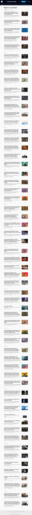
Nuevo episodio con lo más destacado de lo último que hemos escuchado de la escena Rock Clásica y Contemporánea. (11, 73)
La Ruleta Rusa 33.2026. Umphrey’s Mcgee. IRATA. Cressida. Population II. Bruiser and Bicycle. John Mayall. (12, 29)
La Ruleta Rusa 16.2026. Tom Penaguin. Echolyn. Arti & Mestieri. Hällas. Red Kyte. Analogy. (12, 181)
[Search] (18, 1)
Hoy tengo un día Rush (8, 306)
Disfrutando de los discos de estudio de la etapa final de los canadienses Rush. (12, 307)
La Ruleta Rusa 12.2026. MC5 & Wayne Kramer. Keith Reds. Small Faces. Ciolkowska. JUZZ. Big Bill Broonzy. (11, 215)
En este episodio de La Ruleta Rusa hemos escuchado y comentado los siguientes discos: (11, 487)
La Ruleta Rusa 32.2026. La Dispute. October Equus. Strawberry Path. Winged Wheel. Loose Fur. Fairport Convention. (12, 37)
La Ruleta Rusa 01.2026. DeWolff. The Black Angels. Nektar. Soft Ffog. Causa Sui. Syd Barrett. (12, 321)
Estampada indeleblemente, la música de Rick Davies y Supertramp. (11, 470)
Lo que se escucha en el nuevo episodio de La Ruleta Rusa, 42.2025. (12, 421)
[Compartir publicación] (20, 1)
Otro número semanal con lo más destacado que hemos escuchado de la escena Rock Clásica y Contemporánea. (11, 100)
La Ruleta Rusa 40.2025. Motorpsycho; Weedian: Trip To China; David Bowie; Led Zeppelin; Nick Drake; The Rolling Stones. (12, 437)
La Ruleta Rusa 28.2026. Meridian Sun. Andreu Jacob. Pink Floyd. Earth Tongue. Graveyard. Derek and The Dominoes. (11, 71)
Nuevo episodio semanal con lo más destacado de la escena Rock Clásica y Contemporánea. (12, 108)
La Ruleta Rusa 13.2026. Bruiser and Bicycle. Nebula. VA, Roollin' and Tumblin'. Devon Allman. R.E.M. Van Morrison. (12, 207)
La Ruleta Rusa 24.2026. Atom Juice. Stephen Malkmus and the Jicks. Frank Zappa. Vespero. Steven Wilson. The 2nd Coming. (11, 105)
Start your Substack (14, 512)
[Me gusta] (4, 34)
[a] (25, 14)
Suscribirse (23, 1)
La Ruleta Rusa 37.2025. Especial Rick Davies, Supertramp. (11, 463)
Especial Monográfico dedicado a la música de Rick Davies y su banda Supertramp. (12, 465)
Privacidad (16, 511)
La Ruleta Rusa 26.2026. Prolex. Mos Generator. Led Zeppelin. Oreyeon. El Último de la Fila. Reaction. (12, 89)
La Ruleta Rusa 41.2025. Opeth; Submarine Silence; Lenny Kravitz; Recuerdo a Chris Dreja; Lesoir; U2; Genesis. (12, 428)
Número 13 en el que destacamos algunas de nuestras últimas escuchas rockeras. (11, 210)
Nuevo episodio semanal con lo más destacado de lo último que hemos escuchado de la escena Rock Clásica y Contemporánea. (12, 82)
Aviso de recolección (22, 511)
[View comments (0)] (9, 18)
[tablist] (8, 10)
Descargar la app (19, 512)
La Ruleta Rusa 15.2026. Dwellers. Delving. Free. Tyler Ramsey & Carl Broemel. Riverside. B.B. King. (12, 189)
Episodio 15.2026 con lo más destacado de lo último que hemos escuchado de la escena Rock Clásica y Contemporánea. (11, 192)
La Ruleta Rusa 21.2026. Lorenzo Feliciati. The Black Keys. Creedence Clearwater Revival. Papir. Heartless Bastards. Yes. (11, 138)
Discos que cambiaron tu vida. (9, 414)
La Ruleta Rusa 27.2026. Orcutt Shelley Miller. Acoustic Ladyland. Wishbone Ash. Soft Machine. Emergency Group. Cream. (12, 79)
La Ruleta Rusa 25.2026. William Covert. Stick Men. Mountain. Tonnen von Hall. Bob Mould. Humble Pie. (12, 97)
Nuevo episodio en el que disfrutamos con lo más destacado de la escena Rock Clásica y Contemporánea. (12, 184)
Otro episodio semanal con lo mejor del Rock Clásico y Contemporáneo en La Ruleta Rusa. (11, 176)
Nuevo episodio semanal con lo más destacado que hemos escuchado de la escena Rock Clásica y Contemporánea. (12, 141)
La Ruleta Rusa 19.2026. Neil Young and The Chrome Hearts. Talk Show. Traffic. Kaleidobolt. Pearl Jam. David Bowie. (12, 155)
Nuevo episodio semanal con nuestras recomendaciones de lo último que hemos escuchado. (12, 368)
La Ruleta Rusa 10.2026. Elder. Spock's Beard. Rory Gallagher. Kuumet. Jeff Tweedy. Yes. (12, 232)
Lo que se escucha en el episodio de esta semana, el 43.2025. (11, 400)
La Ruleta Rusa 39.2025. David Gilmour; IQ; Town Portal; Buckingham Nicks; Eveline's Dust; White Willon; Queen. (12, 446)
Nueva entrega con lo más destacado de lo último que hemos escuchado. (12, 65)
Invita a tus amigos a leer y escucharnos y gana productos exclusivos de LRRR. (12, 121)
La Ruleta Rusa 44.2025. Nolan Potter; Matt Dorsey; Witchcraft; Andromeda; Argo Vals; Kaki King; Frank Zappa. (12, 382)
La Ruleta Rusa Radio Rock (9, 33)
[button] (2, 4)
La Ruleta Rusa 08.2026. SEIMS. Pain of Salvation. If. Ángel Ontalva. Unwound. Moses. (11, 250)
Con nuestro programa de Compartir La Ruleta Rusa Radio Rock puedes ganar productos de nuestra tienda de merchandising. (12, 123)
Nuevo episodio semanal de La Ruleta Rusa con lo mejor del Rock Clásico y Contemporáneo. (12, 226)
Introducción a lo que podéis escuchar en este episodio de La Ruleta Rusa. (12, 479)
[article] (16, 15)
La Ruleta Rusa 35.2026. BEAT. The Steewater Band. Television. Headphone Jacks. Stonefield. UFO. (11, 13)
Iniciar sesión (29, 1)
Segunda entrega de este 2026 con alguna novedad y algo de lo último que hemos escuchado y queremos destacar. (12, 316)
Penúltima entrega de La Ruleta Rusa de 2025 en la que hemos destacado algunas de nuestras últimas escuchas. (11, 342)
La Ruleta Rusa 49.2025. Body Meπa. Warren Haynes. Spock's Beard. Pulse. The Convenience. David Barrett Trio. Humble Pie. (12, 339)
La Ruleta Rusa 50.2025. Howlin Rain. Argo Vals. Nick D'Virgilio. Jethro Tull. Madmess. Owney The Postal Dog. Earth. (12, 331)
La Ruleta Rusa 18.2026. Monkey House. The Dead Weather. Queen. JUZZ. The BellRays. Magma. (12, 163)
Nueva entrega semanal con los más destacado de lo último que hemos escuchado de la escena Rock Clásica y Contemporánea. (12, 57)
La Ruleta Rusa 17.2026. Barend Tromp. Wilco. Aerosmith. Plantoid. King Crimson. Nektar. (12, 173)
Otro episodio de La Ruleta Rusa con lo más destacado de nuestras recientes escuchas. (12, 200)
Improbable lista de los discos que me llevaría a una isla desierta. (11, 416)
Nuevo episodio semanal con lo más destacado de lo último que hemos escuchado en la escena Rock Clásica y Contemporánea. (12, 91)
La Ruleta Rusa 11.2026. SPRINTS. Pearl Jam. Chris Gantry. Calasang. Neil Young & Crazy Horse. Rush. (12, 224)
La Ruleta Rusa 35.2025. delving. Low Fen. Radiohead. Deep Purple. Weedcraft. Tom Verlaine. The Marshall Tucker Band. (12, 494)
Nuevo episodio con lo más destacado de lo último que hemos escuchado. (11, 24)
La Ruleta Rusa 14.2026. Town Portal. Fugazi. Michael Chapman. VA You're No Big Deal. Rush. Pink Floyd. (12, 197)
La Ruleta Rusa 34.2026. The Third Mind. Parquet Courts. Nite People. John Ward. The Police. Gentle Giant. (12, 21)
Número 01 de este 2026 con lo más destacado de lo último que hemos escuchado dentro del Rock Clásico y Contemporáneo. (12, 324)
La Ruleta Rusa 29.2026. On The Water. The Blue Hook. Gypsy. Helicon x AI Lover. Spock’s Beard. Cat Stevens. (12, 62)
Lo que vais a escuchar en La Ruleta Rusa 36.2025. (11, 477)
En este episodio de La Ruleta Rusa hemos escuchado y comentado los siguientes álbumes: (11, 457)
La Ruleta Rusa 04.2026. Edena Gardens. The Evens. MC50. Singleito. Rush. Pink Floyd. (12, 291)
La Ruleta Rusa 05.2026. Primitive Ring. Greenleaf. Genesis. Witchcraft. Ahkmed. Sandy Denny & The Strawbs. (11, 282)
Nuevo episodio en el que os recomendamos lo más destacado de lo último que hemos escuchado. (11, 40)
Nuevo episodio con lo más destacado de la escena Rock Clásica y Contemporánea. (11, 149)
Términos (19, 511)
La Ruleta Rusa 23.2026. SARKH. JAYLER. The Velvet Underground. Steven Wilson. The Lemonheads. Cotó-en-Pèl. (11, 113)
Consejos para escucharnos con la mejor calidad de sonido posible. (11, 266)
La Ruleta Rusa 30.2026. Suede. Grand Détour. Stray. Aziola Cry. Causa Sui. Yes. (11, 55)
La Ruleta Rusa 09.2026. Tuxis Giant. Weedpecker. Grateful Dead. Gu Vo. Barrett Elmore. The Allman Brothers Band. (12, 240)
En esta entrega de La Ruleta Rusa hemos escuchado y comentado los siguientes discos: (11, 505)
